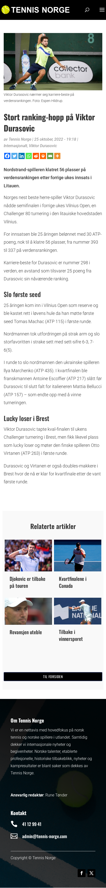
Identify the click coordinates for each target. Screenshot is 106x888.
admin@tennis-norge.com (44, 836)
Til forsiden (53, 676)
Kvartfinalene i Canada (73, 582)
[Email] (50, 156)
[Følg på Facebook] (82, 873)
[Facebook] (7, 156)
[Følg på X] (91, 873)
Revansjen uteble (26, 632)
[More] (57, 156)
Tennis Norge (20, 139)
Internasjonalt (15, 145)
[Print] (43, 156)
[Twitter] (14, 156)
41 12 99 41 (31, 824)
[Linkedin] (21, 156)
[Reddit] (36, 156)
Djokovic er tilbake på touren (27, 582)
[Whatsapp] (29, 156)
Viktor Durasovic (43, 145)
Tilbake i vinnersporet (71, 635)
